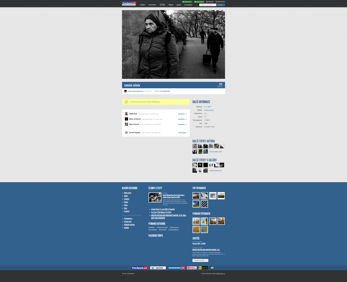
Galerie (162, 5)
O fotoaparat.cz (128, 218)
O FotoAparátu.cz (173, 229)
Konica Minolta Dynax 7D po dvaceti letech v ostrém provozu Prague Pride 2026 (173, 196)
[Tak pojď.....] (200, 165)
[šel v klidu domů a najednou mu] (194, 146)
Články (142, 5)
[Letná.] (216, 146)
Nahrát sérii (188, 1)
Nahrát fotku (200, 1)
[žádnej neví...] (216, 165)
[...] (194, 170)
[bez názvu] (200, 146)
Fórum (171, 5)
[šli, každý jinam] (194, 151)
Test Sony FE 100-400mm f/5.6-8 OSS (161, 212)
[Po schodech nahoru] (194, 165)
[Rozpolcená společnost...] (211, 165)
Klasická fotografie (162, 227)
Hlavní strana (127, 193)
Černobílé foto (165, 91)
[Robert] (200, 151)
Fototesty (152, 5)
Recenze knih (163, 229)
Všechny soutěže (199, 260)
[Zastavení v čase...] (200, 170)
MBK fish (133, 114)
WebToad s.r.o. (220, 273)
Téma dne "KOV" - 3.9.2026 (198, 243)
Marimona (134, 124)
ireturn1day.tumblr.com (135, 91)
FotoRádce (151, 227)
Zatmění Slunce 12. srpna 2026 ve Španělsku (163, 209)
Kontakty (126, 227)
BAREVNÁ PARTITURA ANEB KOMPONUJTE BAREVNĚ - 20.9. (206, 250)
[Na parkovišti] (222, 165)
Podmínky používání (129, 224)
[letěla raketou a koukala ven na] (211, 146)
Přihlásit (211, 2)
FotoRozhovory (174, 227)
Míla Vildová (135, 119)
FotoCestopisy (152, 229)
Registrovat (221, 2)
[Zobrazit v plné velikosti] (173, 44)
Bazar (179, 5)
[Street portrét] (205, 146)
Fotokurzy (188, 5)
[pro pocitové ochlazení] (205, 170)
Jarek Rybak (134, 132)
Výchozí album (209, 110)
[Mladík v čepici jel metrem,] (205, 151)
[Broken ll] (205, 165)
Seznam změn (127, 221)
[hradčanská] (222, 146)
